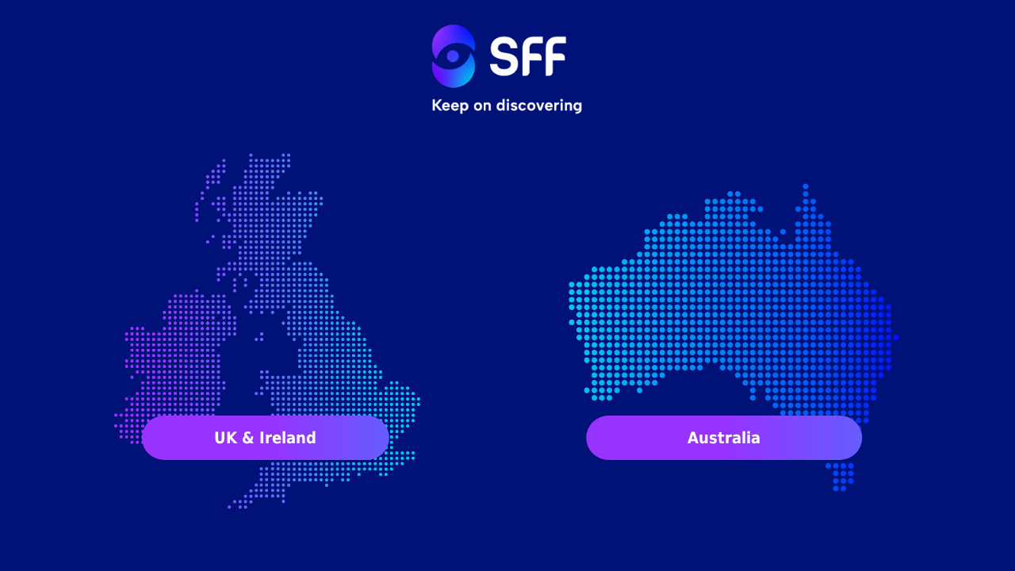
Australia (724, 437)
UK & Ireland (265, 437)
